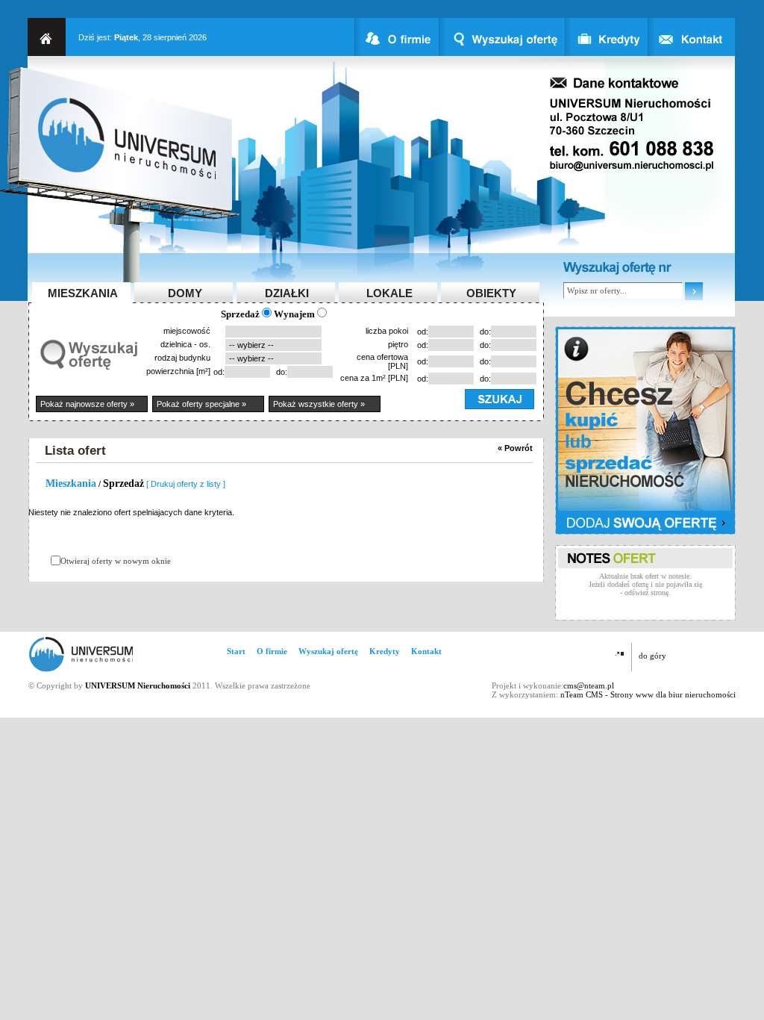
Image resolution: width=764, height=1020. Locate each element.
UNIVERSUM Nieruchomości (137, 685)
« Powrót (515, 448)
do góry (652, 655)
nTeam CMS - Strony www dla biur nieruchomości (648, 694)
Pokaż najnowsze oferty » (87, 403)
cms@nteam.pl (588, 685)
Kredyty (384, 651)
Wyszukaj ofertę (328, 651)
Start (236, 651)
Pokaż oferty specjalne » (201, 403)
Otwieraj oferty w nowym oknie (115, 560)
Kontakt (426, 651)
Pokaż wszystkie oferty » (319, 403)
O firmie (272, 651)
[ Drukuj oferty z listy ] (185, 483)
